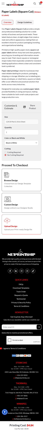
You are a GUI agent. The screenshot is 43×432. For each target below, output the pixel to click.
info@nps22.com (21, 398)
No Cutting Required (15, 155)
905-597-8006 (22, 396)
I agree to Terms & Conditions (14, 348)
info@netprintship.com (21, 378)
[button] (4, 412)
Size (6, 117)
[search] (34, 3)
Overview (7, 22)
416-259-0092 (22, 375)
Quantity (8, 127)
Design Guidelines (25, 22)
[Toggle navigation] (3, 3)
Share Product (32, 107)
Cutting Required (14, 152)
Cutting (7, 148)
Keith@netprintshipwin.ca (21, 419)
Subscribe (39, 327)
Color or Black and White (14, 138)
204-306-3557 (22, 416)
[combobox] (21, 142)
